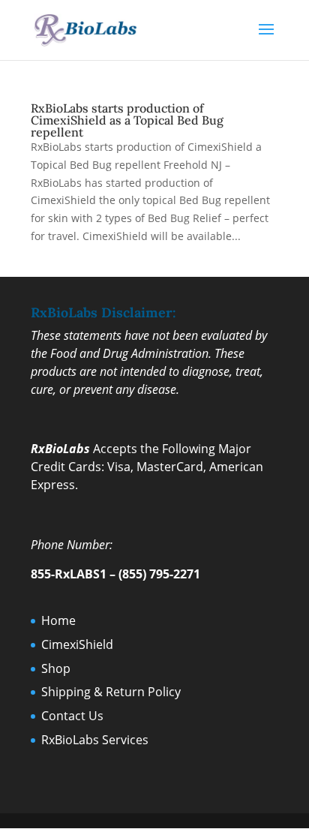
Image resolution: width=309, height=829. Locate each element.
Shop (55, 668)
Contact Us (72, 715)
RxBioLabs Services (94, 739)
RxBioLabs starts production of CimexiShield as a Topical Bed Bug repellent (127, 120)
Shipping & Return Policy (111, 691)
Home (58, 620)
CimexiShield (77, 644)
